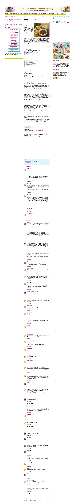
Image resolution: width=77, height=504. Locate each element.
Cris (28, 382)
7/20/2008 (29, 466)
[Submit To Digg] (32, 162)
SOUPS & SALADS (13, 37)
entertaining (41, 130)
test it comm (29, 360)
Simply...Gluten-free (30, 355)
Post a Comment (27, 493)
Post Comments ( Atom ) (32, 500)
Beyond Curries (30, 334)
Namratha (29, 305)
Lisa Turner (29, 414)
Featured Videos (25, 13)
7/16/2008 (29, 181)
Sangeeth (29, 261)
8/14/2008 (29, 484)
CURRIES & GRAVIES (13, 41)
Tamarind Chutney (39, 120)
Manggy (28, 222)
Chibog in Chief (30, 480)
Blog (11, 13)
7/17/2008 (29, 220)
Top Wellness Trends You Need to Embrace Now (14, 25)
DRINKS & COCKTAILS (14, 35)
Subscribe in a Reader (28, 136)
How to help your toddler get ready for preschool (14, 24)
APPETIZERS (13, 31)
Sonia (28, 194)
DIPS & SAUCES (14, 43)
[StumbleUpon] (28, 162)
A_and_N (29, 268)
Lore (28, 450)
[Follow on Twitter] (65, 22)
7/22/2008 (29, 471)
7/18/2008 (29, 395)
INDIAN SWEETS (14, 50)
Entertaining (46, 13)
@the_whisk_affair (30, 274)
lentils (29, 130)
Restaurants (34, 13)
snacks (31, 130)
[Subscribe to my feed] (24, 136)
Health (40, 13)
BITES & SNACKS (14, 34)
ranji (28, 282)
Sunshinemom (30, 213)
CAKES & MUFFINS (13, 46)
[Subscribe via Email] (60, 22)
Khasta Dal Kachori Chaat (28, 127)
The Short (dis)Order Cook (32, 291)
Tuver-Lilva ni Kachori (27, 126)
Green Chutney (26, 120)
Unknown (29, 348)
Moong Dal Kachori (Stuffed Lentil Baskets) (34, 16)
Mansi (28, 183)
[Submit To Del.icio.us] (34, 162)
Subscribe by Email (36, 136)
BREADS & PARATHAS (14, 44)
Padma (28, 473)
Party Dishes (34, 121)
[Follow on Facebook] (62, 22)
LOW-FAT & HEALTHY (13, 29)
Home (6, 13)
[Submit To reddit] (35, 162)
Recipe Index (16, 13)
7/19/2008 (29, 435)
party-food (35, 130)
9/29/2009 (29, 491)
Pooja (28, 397)
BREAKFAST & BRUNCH (14, 32)
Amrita (28, 437)
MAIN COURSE (13, 38)
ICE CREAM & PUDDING (14, 49)
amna (28, 168)
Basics (53, 13)
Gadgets (58, 13)
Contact (63, 13)
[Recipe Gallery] (61, 58)
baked (38, 130)
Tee (28, 325)
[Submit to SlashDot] (37, 162)
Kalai (28, 468)
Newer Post (25, 498)
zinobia (28, 462)
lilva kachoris (28, 31)
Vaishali (28, 312)
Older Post (48, 498)
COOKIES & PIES (14, 47)
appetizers (26, 130)
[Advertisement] (38, 3)
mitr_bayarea (29, 340)
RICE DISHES (13, 40)
